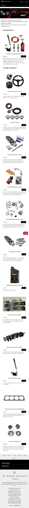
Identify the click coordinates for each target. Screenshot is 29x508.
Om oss (14, 455)
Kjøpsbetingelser (10, 476)
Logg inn (25, 455)
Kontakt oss (14, 458)
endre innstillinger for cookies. (14, 502)
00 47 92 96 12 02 (10, 484)
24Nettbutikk (17, 505)
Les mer (17, 501)
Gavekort (19, 455)
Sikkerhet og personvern (21, 476)
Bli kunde (9, 455)
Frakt (4, 476)
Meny (4, 5)
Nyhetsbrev (15, 479)
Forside (4, 455)
